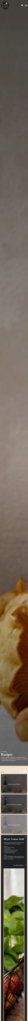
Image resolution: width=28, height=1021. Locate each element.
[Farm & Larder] (5, 5)
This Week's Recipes (18, 865)
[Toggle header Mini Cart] (22, 5)
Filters (3, 772)
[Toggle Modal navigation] (26, 5)
